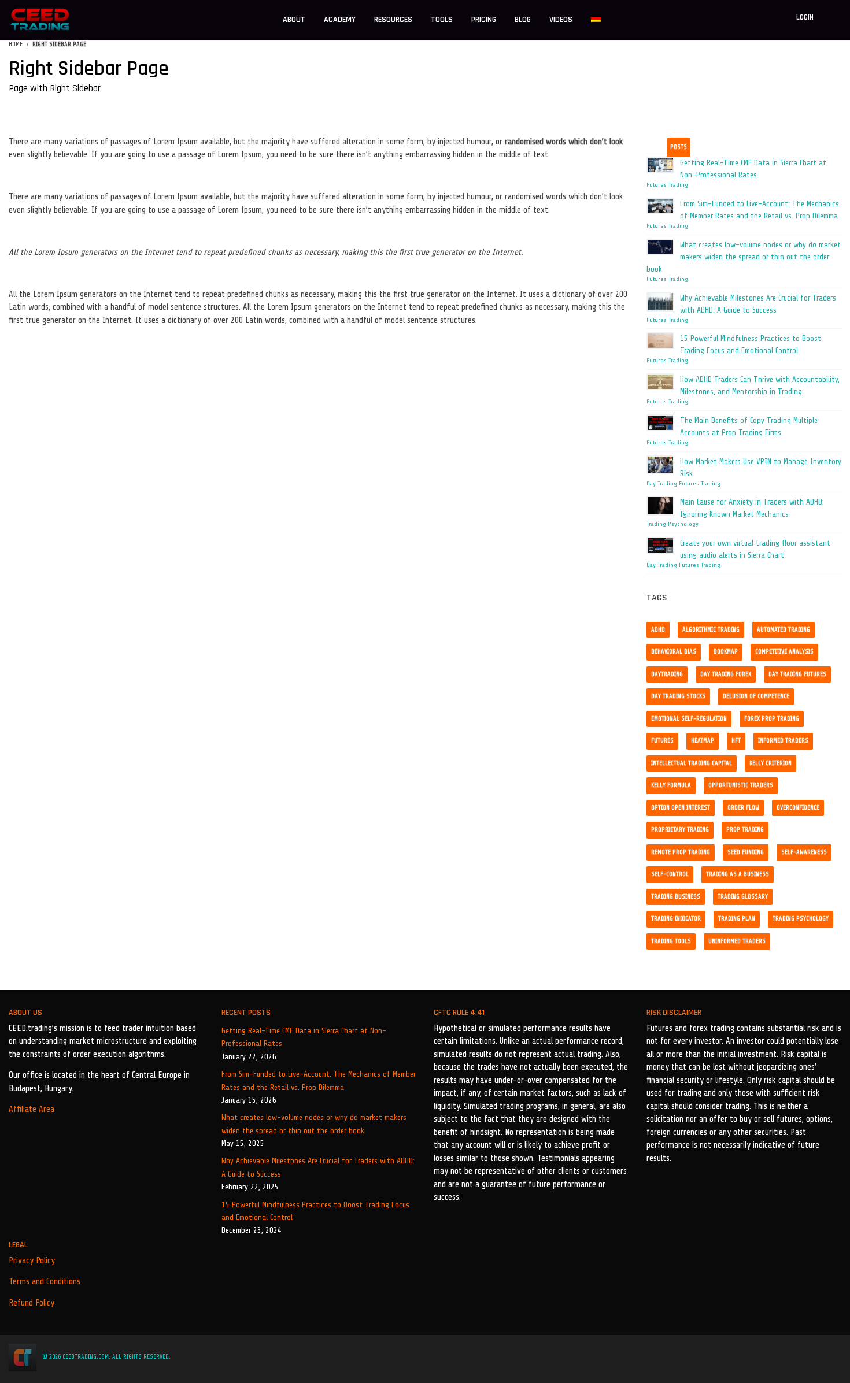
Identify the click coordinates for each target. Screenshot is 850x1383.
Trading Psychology (672, 524)
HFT (736, 740)
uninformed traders (737, 941)
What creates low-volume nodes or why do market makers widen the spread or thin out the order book (313, 1123)
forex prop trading (771, 718)
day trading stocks (678, 696)
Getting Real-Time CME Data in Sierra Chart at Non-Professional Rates (303, 1037)
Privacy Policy (32, 1261)
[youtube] (837, 1357)
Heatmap (702, 740)
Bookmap (726, 651)
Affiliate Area (31, 1109)
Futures (662, 740)
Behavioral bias (673, 651)
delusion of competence (756, 696)
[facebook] (773, 1357)
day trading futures (797, 674)
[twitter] (791, 1357)
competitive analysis (784, 651)
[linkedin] (806, 1357)
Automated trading (783, 629)
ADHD (658, 629)
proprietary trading (680, 829)
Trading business (675, 896)
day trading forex (725, 674)
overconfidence (798, 807)
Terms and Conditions (44, 1281)
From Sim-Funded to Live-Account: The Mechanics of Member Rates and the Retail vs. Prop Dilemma (318, 1080)
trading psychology (801, 918)
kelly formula (671, 785)
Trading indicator (676, 918)
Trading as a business (737, 874)
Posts (678, 147)
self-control (670, 874)
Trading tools (671, 941)
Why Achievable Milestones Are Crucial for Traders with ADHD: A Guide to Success (318, 1167)
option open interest (680, 807)
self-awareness (804, 852)
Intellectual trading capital (691, 763)
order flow (743, 807)
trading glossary (743, 896)
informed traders (783, 740)
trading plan (736, 918)
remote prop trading (680, 852)
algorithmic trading (711, 629)
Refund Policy (31, 1303)
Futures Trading (667, 184)
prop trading (745, 829)
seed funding (745, 852)
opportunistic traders (740, 785)
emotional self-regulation (689, 718)
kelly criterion (770, 763)
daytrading (667, 674)
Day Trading (661, 483)
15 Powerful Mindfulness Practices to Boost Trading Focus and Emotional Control (315, 1211)
